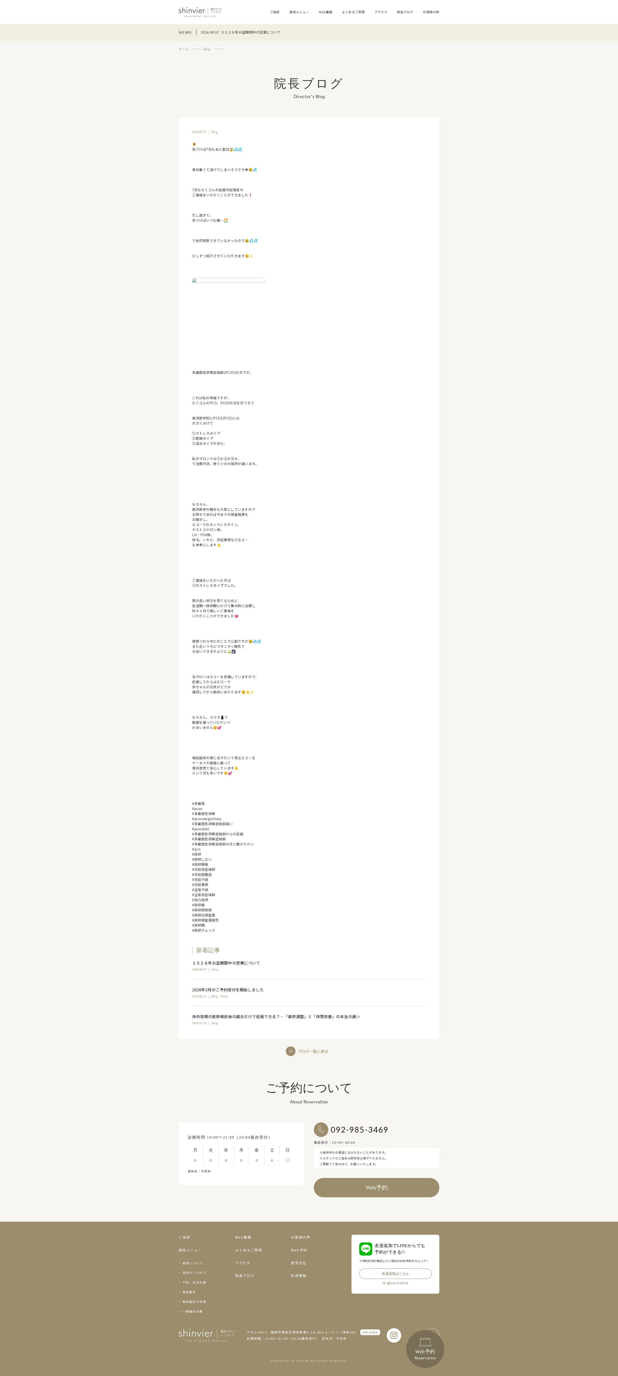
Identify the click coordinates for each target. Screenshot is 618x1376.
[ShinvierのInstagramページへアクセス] (394, 1335)
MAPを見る (370, 1332)
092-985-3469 (359, 1129)
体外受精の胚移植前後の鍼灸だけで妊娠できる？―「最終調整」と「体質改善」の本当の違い (276, 1016)
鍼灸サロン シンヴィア (200, 12)
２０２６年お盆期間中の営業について (226, 963)
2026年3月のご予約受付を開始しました (228, 990)
